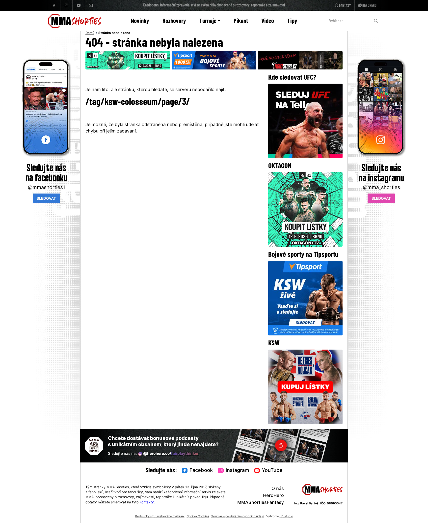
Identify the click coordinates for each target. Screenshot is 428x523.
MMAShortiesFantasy (260, 502)
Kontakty (146, 502)
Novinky (140, 21)
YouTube (272, 470)
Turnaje (207, 21)
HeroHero (273, 495)
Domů (89, 33)
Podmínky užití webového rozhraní (160, 516)
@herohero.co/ (171, 454)
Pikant (241, 21)
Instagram (237, 470)
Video (267, 21)
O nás (277, 489)
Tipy (292, 21)
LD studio (286, 516)
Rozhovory (174, 21)
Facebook (201, 470)
